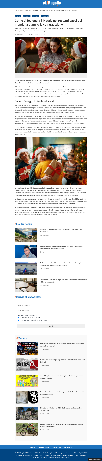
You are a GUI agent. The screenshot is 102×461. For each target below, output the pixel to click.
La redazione (56, 447)
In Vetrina (26, 16)
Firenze (17, 16)
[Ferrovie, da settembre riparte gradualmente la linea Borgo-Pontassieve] (26, 235)
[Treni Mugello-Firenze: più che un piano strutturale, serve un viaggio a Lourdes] (27, 381)
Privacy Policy (68, 447)
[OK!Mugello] (52, 4)
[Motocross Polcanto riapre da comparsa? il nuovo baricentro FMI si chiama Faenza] (27, 429)
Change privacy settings (95, 459)
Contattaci (32, 447)
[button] (86, 4)
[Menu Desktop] (17, 4)
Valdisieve (44, 16)
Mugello (35, 16)
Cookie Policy (44, 447)
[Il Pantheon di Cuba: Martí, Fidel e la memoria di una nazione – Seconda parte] (27, 413)
